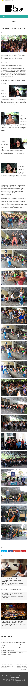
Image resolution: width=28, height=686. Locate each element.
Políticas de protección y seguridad (15, 682)
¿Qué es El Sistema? (10, 679)
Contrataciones (18, 680)
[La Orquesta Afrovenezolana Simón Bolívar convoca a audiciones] (14, 590)
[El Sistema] (14, 8)
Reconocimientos (6, 680)
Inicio (4, 679)
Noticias (4, 32)
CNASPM (12, 680)
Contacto (23, 680)
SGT (7, 682)
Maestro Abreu (22, 679)
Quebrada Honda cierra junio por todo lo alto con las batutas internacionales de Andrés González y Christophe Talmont (13, 644)
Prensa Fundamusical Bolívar (16, 31)
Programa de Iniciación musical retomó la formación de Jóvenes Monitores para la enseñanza (11, 580)
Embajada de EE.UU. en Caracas (9, 640)
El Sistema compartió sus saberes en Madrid (12, 647)
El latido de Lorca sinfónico (8, 650)
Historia (16, 679)
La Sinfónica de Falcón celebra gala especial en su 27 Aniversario (7, 666)
